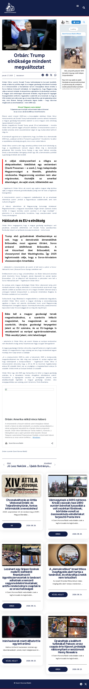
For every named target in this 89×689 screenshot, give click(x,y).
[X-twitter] (85, 684)
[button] (77, 6)
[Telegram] (81, 684)
